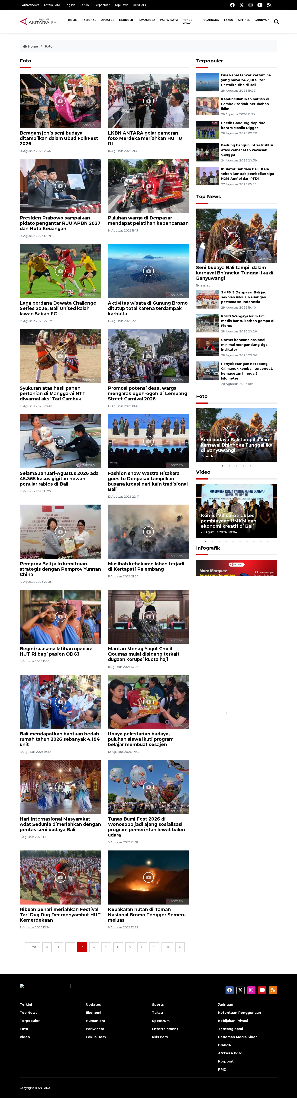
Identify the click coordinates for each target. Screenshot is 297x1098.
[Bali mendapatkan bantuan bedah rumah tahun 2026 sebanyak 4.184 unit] (60, 701)
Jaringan (225, 1004)
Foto (48, 46)
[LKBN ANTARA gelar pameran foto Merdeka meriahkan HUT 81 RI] (148, 100)
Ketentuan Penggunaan (239, 1013)
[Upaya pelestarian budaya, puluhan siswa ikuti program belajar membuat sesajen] (148, 701)
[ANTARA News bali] (43, 21)
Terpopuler (102, 5)
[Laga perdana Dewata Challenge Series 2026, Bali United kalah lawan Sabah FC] (60, 271)
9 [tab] (261, 541)
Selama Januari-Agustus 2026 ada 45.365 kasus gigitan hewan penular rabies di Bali (59, 478)
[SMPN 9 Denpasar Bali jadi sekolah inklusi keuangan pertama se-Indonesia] (207, 299)
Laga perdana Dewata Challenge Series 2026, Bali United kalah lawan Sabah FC (58, 308)
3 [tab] (236, 466)
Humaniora (146, 20)
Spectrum (161, 1021)
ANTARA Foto (230, 1053)
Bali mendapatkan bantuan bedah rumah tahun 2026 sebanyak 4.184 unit (60, 739)
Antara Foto (52, 5)
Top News (121, 5)
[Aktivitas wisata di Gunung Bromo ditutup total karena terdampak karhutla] (148, 271)
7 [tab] (247, 541)
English (70, 5)
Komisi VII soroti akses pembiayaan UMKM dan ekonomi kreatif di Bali (228, 521)
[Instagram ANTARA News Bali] (251, 5)
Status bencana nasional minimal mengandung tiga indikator (244, 345)
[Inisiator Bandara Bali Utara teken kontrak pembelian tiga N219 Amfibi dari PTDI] (207, 176)
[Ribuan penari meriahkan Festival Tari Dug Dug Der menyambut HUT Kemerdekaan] (60, 877)
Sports (158, 1004)
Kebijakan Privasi (233, 1021)
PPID (222, 1069)
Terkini (85, 5)
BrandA (224, 1045)
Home (72, 20)
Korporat (226, 1061)
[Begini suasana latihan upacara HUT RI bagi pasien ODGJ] (60, 616)
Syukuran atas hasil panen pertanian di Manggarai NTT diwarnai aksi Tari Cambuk (53, 393)
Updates (107, 20)
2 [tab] (229, 466)
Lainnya (261, 20)
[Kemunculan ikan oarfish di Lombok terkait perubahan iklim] (207, 105)
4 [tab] (243, 466)
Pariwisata (169, 20)
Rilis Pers (139, 5)
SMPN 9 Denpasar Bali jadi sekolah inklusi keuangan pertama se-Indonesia (244, 297)
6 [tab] (240, 541)
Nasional (88, 20)
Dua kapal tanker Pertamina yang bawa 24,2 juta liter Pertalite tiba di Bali (246, 80)
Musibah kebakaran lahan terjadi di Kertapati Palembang (146, 566)
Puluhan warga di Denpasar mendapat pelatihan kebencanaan (148, 220)
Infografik (208, 548)
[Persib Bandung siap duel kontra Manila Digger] (207, 129)
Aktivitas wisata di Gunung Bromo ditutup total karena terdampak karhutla (148, 308)
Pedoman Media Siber (237, 1037)
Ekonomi (126, 20)
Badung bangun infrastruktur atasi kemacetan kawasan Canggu (247, 150)
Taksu (228, 20)
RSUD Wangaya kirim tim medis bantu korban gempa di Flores (247, 321)
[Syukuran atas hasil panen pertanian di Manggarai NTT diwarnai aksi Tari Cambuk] (60, 356)
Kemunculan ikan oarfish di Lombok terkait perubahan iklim (245, 104)
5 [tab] (250, 466)
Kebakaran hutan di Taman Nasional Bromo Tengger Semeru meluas (147, 915)
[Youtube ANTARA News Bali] (260, 5)
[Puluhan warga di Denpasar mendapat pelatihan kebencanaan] (148, 186)
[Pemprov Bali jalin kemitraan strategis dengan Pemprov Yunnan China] (60, 531)
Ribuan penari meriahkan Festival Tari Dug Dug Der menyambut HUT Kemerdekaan (60, 915)
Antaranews (30, 5)
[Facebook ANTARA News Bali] (232, 5)
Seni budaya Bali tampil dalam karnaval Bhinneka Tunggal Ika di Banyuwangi (235, 273)
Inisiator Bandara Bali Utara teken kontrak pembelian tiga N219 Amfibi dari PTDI (247, 174)
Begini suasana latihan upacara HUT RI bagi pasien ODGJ (56, 651)
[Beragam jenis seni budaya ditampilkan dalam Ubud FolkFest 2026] (60, 100)
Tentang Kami (230, 1029)
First (32, 947)
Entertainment (165, 1029)
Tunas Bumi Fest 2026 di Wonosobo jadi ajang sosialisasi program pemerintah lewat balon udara (146, 827)
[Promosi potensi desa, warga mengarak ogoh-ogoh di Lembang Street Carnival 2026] (148, 356)
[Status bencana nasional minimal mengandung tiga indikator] (207, 347)
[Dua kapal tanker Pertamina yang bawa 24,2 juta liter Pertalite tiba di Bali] (207, 82)
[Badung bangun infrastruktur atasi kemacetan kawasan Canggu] (207, 152)
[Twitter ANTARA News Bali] (241, 5)
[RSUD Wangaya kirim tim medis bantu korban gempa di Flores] (207, 323)
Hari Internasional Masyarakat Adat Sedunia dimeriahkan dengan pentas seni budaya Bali (60, 824)
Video (203, 472)
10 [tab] (268, 541)
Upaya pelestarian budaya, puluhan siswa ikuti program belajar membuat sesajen (141, 739)
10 (167, 947)
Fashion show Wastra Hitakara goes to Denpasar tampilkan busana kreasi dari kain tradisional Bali (148, 481)
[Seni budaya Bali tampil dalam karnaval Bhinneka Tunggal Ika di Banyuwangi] (236, 235)
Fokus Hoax (187, 21)
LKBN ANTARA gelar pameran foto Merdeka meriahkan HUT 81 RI (146, 138)
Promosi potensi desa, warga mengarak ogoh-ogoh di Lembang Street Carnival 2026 (147, 393)
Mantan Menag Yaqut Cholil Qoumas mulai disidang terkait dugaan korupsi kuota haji (144, 654)
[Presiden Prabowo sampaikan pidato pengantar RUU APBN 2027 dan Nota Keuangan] (60, 186)
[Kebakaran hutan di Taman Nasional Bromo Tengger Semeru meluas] (148, 877)
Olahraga (211, 20)
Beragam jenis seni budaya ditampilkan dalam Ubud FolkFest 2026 (59, 138)
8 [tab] (254, 541)
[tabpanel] (236, 435)
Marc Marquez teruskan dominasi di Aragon (228, 694)
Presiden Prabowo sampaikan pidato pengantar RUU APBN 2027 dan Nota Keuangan (60, 223)
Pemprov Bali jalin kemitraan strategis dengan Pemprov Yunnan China (60, 569)
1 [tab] (222, 466)
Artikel (244, 20)
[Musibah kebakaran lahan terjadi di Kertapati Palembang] (148, 531)
